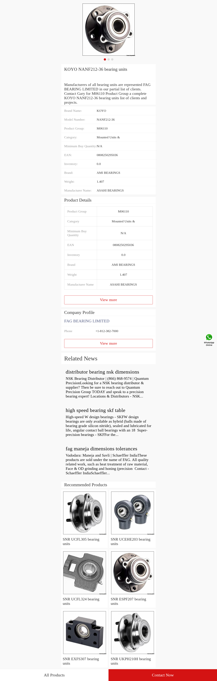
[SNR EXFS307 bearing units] (84, 654)
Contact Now (163, 675)
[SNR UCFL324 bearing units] (84, 595)
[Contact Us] (209, 340)
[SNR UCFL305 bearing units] (84, 535)
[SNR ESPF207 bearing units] (132, 595)
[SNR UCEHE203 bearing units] (132, 535)
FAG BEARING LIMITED (86, 321)
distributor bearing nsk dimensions (102, 372)
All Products (54, 675)
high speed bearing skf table (95, 410)
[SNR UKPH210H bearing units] (132, 654)
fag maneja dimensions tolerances (101, 449)
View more (108, 300)
